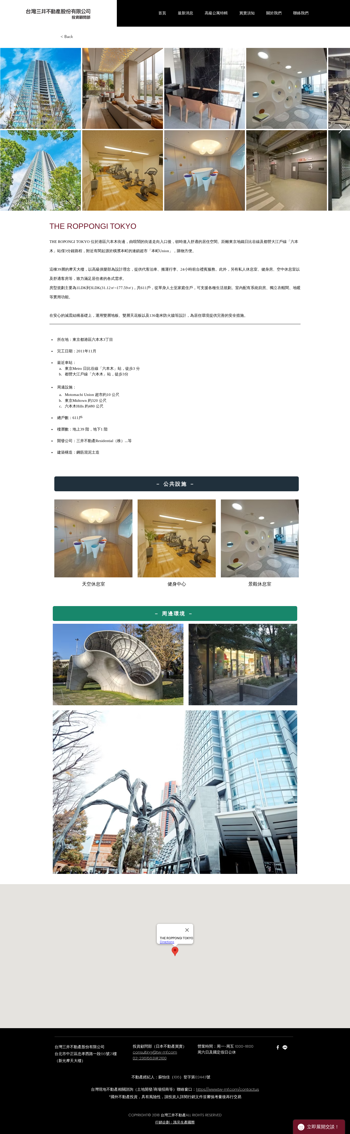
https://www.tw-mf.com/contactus (227, 1089)
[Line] (285, 1047)
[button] (185, 13)
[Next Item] (341, 129)
